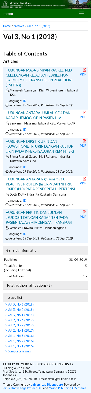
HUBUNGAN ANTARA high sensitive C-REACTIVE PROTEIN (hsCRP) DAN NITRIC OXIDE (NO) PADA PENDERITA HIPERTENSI (40, 184)
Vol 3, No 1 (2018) (20, 315)
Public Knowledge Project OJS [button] (22, 388)
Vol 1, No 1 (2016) (20, 346)
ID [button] (24, 101)
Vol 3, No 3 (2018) (20, 304)
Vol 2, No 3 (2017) (20, 320)
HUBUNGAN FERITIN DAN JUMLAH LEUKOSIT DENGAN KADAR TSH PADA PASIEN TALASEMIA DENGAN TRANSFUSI (39, 217)
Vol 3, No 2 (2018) (20, 309)
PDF (83, 74)
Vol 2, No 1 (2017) (20, 330)
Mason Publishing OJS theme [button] (67, 388)
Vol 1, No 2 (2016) (20, 341)
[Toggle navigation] (82, 13)
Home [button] (7, 26)
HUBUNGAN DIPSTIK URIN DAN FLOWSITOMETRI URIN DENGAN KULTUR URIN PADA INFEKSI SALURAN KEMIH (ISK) (40, 146)
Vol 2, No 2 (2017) (20, 325)
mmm (8, 13)
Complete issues (19, 351)
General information (22, 250)
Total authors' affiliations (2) (29, 285)
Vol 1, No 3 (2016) (20, 335)
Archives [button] (19, 26)
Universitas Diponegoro (46, 384)
